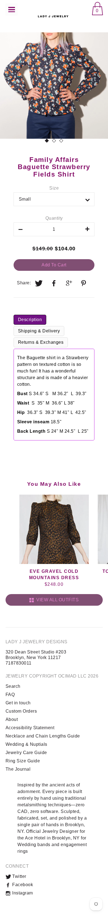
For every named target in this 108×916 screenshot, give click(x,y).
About (12, 719)
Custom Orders (21, 711)
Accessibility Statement (30, 727)
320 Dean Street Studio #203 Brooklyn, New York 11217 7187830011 (36, 657)
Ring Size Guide (23, 760)
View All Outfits (56, 599)
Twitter (18, 876)
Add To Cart (54, 265)
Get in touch (18, 702)
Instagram (22, 893)
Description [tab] (30, 319)
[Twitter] (39, 283)
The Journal (18, 769)
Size (54, 188)
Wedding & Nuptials (26, 744)
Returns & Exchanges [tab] (41, 342)
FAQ (10, 694)
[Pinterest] (84, 283)
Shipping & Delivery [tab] (39, 331)
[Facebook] (54, 283)
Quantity (54, 218)
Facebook (22, 884)
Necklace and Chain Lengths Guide (43, 736)
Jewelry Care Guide (26, 752)
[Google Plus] (69, 283)
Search (13, 686)
